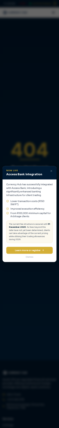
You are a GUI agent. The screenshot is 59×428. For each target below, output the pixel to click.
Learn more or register (28, 250)
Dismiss (29, 257)
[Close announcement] (51, 171)
